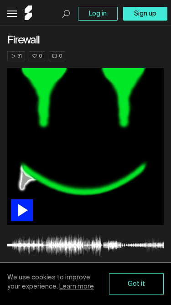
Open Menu (12, 14)
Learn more (76, 287)
